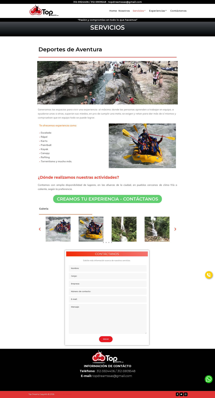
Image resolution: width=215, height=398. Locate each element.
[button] (107, 199)
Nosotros (124, 10)
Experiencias (157, 10)
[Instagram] (186, 394)
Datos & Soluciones (63, 394)
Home (113, 10)
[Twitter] (181, 394)
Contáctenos (178, 10)
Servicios (138, 10)
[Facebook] (177, 394)
